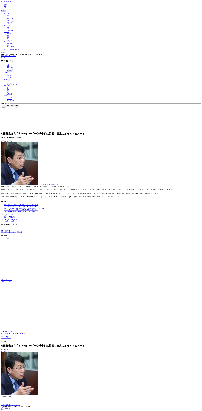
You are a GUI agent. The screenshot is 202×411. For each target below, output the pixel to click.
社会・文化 (10, 22)
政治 (8, 15)
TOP (2, 409)
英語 (5, 6)
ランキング (7, 42)
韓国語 (6, 4)
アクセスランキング (6, 280)
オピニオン (7, 25)
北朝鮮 (9, 20)
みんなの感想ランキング (8, 331)
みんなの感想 (11, 46)
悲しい (7, 333)
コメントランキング (6, 336)
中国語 (6, 7)
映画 (8, 37)
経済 (8, 17)
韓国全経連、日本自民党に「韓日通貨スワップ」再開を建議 (21, 205)
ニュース (6, 13)
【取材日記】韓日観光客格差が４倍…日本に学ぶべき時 (19, 211)
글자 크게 (9, 141)
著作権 (8, 408)
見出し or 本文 (6, 105)
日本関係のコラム (12, 30)
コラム (9, 28)
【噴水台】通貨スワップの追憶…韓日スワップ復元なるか (20, 206)
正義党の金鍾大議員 (52, 184)
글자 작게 (3, 141)
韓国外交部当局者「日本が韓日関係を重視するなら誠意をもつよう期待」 (24, 208)
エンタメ (6, 32)
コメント (9, 45)
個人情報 (3, 408)
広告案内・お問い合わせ (13, 405)
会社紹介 (3, 405)
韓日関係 (3, 52)
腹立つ (2, 333)
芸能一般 (9, 40)
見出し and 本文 (14, 105)
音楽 (8, 35)
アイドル (9, 38)
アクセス (9, 43)
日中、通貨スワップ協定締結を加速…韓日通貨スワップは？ (21, 210)
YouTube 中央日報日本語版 (11, 49)
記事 (5, 230)
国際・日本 (10, 18)
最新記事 (3, 11)
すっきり (11, 333)
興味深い (16, 333)
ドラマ (9, 33)
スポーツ (9, 23)
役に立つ (22, 333)
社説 (8, 27)
